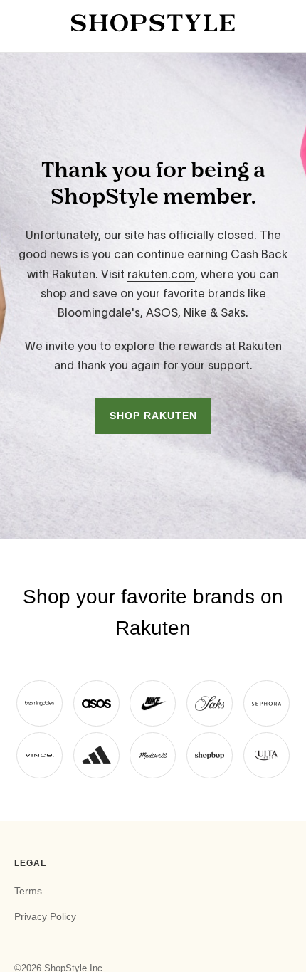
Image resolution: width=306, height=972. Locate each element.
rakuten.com (161, 274)
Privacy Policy (45, 916)
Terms (28, 891)
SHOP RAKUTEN (153, 415)
